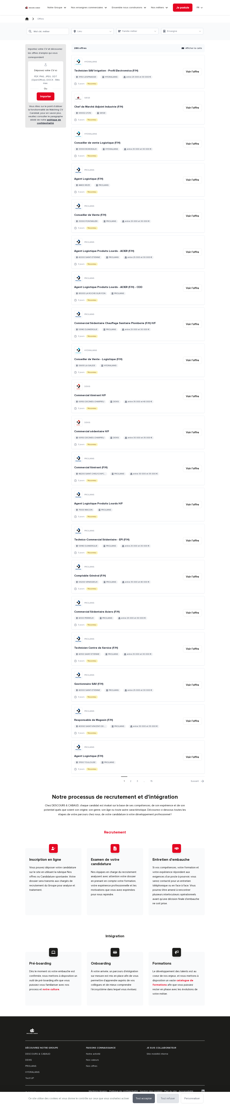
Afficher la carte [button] (193, 48)
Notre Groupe (54, 7)
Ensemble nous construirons (127, 7)
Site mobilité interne (157, 1053)
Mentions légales (98, 1091)
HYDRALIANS (32, 1072)
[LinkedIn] (203, 1091)
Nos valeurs (92, 1059)
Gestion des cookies (151, 1091)
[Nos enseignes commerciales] (105, 7)
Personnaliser (192, 1098)
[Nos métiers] (166, 7)
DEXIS (28, 1059)
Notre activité (93, 1053)
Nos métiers (157, 7)
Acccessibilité (186, 1091)
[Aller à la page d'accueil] (32, 7)
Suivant (195, 781)
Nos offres (91, 1066)
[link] (192, 71)
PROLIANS (30, 1066)
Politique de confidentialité (123, 1091)
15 (151, 781)
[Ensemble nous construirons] (145, 7)
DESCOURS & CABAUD (37, 1053)
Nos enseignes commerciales (87, 7)
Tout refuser (168, 1098)
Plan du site (170, 1091)
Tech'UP (29, 1078)
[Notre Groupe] (65, 7)
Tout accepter (144, 1098)
